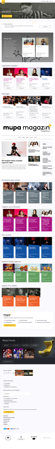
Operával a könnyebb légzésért (47, 148)
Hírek (44, 144)
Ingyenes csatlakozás (9, 325)
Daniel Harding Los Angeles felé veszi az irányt (47, 173)
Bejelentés (5, 422)
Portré (19, 137)
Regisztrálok (9, 412)
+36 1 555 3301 (14, 398)
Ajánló (31, 137)
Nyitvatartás (6, 403)
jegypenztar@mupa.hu (8, 400)
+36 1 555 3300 (7, 398)
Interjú (23, 137)
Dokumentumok (6, 421)
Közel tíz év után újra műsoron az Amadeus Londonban (47, 167)
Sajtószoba (5, 424)
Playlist (35, 137)
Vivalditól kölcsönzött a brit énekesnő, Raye (46, 153)
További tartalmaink (8, 361)
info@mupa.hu (7, 385)
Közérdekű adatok (6, 419)
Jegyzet (27, 137)
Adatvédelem (5, 415)
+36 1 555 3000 (7, 383)
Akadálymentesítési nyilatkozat (9, 417)
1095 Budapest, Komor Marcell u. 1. (10, 386)
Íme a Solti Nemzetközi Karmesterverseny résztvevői (47, 160)
